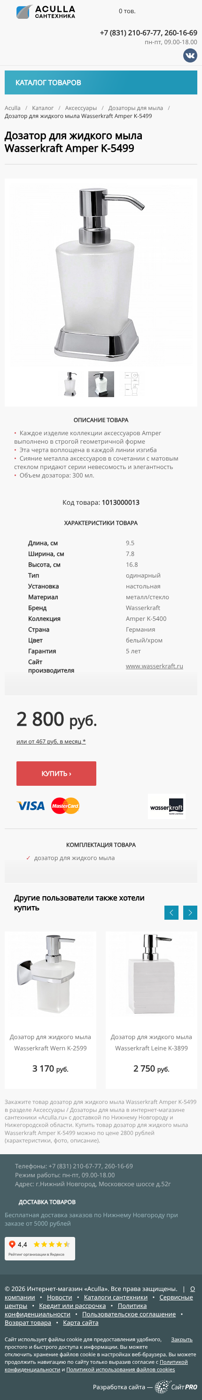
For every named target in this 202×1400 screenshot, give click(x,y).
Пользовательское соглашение (129, 1314)
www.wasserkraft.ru (154, 666)
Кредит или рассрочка (72, 1305)
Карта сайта (81, 1322)
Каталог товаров (48, 82)
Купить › (56, 773)
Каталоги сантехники (116, 1297)
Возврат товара (28, 1322)
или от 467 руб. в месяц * (51, 741)
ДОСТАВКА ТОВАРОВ (47, 1202)
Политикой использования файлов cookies (120, 1369)
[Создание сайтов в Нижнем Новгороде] (176, 1391)
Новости (59, 1297)
